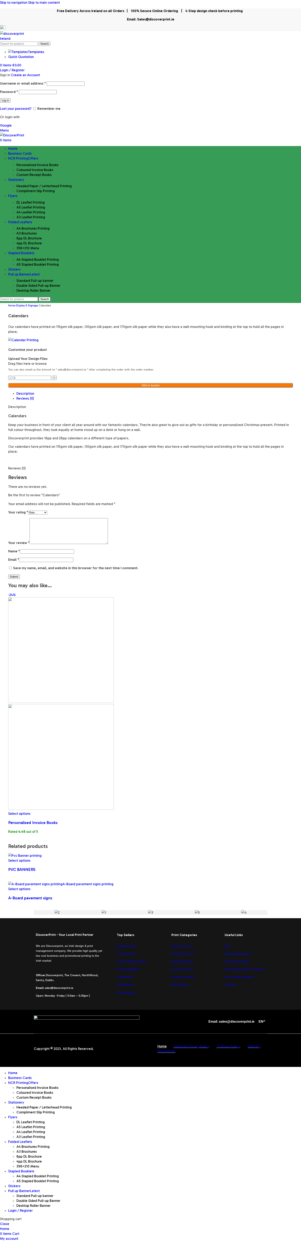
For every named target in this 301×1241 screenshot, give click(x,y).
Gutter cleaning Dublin (239, 977)
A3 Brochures (26, 233)
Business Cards (126, 946)
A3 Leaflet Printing (30, 217)
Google (6, 125)
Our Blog (230, 985)
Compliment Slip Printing (35, 191)
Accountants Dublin (237, 961)
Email (13, 560)
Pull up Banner (126, 992)
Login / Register (20, 1210)
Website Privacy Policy (191, 1046)
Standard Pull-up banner (34, 281)
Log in (5, 100)
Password (9, 92)
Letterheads (124, 977)
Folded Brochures (182, 953)
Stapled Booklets (182, 961)
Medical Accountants (238, 953)
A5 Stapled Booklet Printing (37, 264)
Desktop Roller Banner (33, 290)
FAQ (227, 946)
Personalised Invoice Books (37, 165)
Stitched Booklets (128, 969)
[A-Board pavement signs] (60, 884)
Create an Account (25, 75)
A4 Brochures (125, 985)
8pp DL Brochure (29, 238)
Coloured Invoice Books (34, 170)
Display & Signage (27, 305)
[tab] (25, 393)
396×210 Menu (27, 248)
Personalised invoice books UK (244, 969)
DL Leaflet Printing (30, 202)
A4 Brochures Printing (33, 228)
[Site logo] (17, 38)
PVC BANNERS (21, 869)
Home (12, 305)
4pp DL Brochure (29, 243)
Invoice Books (126, 953)
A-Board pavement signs (30, 897)
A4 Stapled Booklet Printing (37, 259)
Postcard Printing (182, 977)
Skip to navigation (14, 2)
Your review (18, 543)
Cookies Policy (228, 1046)
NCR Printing (180, 985)
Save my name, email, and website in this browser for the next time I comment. (75, 568)
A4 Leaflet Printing (30, 212)
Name (14, 551)
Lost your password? (16, 109)
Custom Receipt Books (34, 175)
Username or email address (23, 83)
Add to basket (151, 385)
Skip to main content (44, 2)
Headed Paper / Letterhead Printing (44, 186)
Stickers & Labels (182, 969)
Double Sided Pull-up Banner (38, 285)
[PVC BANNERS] (25, 855)
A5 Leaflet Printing (30, 207)
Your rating (18, 512)
